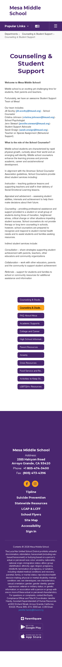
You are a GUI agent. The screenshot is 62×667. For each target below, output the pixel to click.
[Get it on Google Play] (31, 626)
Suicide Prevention (31, 497)
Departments (11, 33)
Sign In (31, 531)
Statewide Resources (31, 503)
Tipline (31, 492)
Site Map (31, 520)
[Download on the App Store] (31, 636)
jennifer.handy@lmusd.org (31, 610)
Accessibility (31, 526)
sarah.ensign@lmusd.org (33, 129)
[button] (17, 26)
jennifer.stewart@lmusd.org (34, 123)
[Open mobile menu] (55, 26)
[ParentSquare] (31, 618)
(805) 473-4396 (34, 473)
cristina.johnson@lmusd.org (38, 117)
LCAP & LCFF (31, 509)
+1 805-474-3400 (36, 468)
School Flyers (31, 514)
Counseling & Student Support (37, 33)
